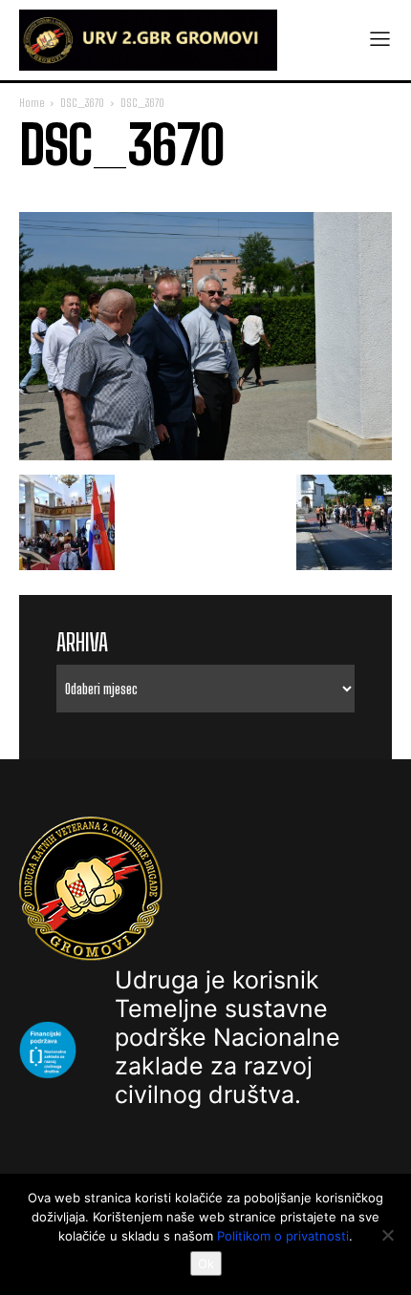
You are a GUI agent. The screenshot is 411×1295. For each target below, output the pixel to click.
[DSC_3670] (205, 455)
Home (31, 103)
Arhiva (82, 642)
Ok (206, 1263)
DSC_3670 (82, 103)
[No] (387, 1234)
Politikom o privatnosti (283, 1235)
